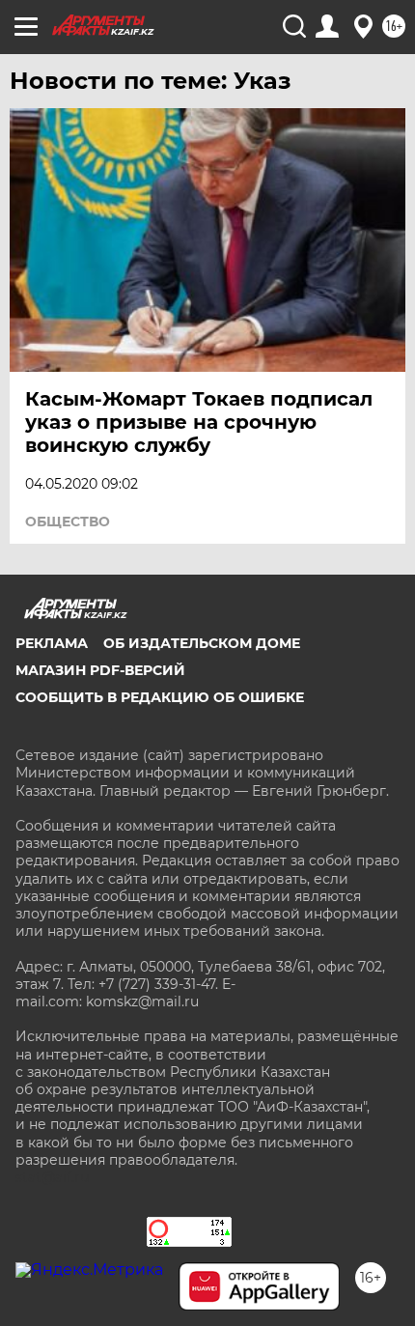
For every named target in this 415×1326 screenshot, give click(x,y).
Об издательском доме (201, 643)
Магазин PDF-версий (100, 670)
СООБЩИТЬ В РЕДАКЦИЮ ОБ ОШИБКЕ (159, 697)
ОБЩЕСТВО (67, 521)
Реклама (51, 643)
